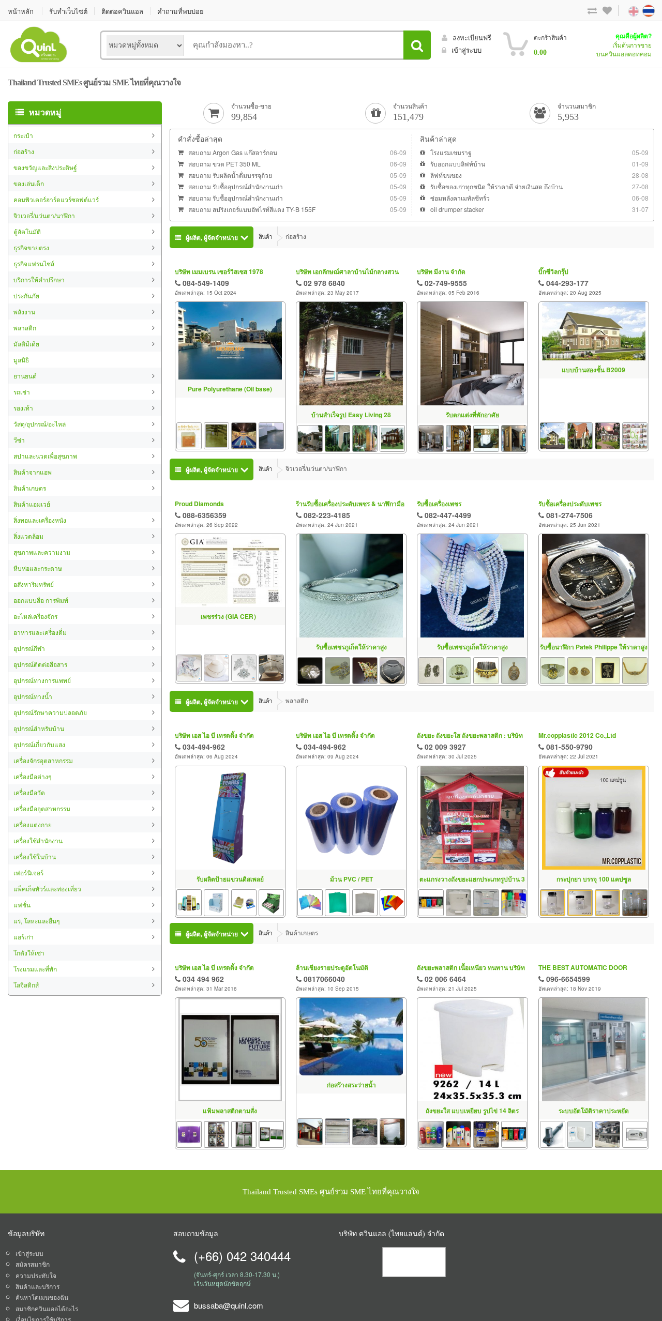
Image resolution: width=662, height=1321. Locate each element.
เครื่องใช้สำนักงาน (38, 840)
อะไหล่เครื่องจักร (35, 616)
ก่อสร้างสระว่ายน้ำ (351, 1084)
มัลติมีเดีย (26, 343)
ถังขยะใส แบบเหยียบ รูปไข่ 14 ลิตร (472, 1110)
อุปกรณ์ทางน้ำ (32, 696)
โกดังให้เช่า (28, 952)
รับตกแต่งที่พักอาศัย (472, 414)
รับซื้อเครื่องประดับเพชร (569, 503)
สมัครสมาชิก (33, 1263)
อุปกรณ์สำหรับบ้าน (38, 728)
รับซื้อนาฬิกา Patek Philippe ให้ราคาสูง (594, 646)
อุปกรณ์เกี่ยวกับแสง (39, 744)
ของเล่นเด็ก (28, 183)
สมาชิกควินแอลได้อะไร (47, 1308)
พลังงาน (24, 311)
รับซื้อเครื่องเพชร (439, 503)
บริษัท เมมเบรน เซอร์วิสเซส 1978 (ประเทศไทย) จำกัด (219, 272)
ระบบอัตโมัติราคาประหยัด (594, 1110)
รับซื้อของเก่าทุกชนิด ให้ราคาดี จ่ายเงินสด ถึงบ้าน (496, 186)
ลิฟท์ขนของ (446, 175)
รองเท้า (23, 407)
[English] (623, 10)
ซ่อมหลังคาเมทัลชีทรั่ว (460, 197)
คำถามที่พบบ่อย (180, 11)
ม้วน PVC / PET (351, 879)
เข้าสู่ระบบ (467, 50)
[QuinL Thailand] (39, 43)
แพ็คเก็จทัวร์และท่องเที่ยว (47, 888)
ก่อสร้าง (23, 151)
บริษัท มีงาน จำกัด (441, 271)
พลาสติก (24, 327)
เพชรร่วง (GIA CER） (230, 616)
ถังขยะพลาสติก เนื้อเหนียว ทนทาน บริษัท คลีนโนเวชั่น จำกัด (471, 968)
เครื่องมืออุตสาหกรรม (41, 808)
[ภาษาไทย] (639, 10)
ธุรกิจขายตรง (31, 247)
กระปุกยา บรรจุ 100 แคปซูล (593, 879)
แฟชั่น (22, 904)
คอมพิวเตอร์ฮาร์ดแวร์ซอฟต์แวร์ (56, 199)
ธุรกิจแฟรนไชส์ (33, 263)
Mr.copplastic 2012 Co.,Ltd (577, 735)
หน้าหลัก (21, 11)
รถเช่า (21, 391)
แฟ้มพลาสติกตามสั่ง (230, 1110)
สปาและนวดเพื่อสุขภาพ (45, 455)
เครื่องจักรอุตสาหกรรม (43, 760)
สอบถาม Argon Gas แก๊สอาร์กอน (232, 152)
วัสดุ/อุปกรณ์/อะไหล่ (39, 423)
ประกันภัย (26, 295)
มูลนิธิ (21, 359)
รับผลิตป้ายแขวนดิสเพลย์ (230, 879)
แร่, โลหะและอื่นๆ (36, 920)
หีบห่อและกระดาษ (37, 568)
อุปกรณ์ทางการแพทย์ (42, 680)
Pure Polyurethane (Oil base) (230, 388)
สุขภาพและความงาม (41, 552)
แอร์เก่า (23, 936)
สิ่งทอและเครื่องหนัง (39, 519)
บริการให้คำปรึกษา (39, 279)
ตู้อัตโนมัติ (27, 231)
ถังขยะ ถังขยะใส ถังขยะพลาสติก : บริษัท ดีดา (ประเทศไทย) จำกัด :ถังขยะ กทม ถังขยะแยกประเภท (471, 735)
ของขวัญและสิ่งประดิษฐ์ (45, 167)
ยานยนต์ (25, 375)
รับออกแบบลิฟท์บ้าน (457, 163)
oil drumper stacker (457, 209)
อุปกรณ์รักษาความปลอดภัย (50, 712)
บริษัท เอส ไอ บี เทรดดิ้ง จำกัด (214, 735)
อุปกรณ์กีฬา (29, 648)
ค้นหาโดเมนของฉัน (42, 1297)
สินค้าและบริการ (37, 1286)
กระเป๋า (23, 135)
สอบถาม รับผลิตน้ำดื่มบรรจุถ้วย (230, 175)
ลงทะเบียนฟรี (472, 37)
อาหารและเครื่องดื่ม (40, 632)
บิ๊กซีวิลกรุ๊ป (553, 271)
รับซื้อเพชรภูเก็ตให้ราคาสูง (351, 646)
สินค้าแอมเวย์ (31, 503)
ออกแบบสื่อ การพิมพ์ (40, 600)
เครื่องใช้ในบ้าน (34, 856)
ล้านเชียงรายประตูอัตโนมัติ (332, 967)
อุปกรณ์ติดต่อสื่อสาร (40, 664)
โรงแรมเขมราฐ (451, 152)
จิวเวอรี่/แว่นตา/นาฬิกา (44, 215)
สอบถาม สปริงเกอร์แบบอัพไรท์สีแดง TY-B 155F (251, 209)
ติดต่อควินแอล (122, 11)
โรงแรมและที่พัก (35, 968)
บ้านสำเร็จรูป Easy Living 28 (351, 414)
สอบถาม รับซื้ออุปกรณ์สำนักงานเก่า (235, 186)
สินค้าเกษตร (29, 487)
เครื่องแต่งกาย (32, 824)
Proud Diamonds (199, 503)
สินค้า (265, 236)
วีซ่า (19, 439)
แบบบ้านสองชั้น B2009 (593, 369)
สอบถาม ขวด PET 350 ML (224, 163)
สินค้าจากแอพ (32, 471)
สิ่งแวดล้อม (28, 536)
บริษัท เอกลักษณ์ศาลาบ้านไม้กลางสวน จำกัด (347, 272)
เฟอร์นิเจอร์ (28, 872)
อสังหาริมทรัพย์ (33, 584)
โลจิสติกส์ (26, 984)
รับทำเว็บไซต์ (68, 11)
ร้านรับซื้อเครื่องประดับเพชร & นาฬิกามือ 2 (350, 504)
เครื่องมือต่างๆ (32, 776)
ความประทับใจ (36, 1275)
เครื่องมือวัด (29, 792)
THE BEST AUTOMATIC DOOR (582, 967)
